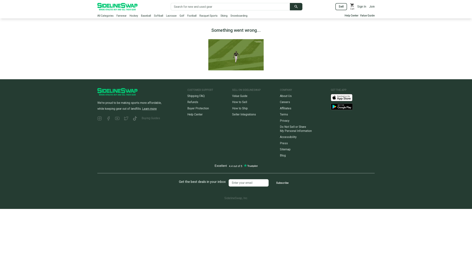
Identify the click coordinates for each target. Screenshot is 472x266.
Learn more (149, 108)
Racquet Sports (208, 15)
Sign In (361, 6)
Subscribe (282, 182)
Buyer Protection (198, 108)
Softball (158, 15)
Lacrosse (171, 15)
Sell (341, 6)
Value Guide (367, 15)
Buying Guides (151, 118)
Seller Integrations (244, 114)
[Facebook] (108, 119)
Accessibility (288, 137)
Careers (285, 102)
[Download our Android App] (353, 106)
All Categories (105, 15)
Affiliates (285, 108)
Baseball (146, 15)
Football (192, 15)
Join (372, 6)
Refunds (192, 102)
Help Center (352, 15)
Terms (284, 114)
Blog (283, 155)
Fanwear (122, 15)
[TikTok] (135, 119)
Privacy (284, 120)
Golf (182, 15)
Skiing (224, 15)
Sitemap (285, 149)
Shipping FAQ (196, 96)
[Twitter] (126, 119)
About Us (286, 96)
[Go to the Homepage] (117, 6)
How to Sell (239, 102)
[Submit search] (296, 6)
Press (284, 143)
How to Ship (240, 108)
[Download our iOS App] (344, 97)
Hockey (134, 15)
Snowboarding (238, 15)
